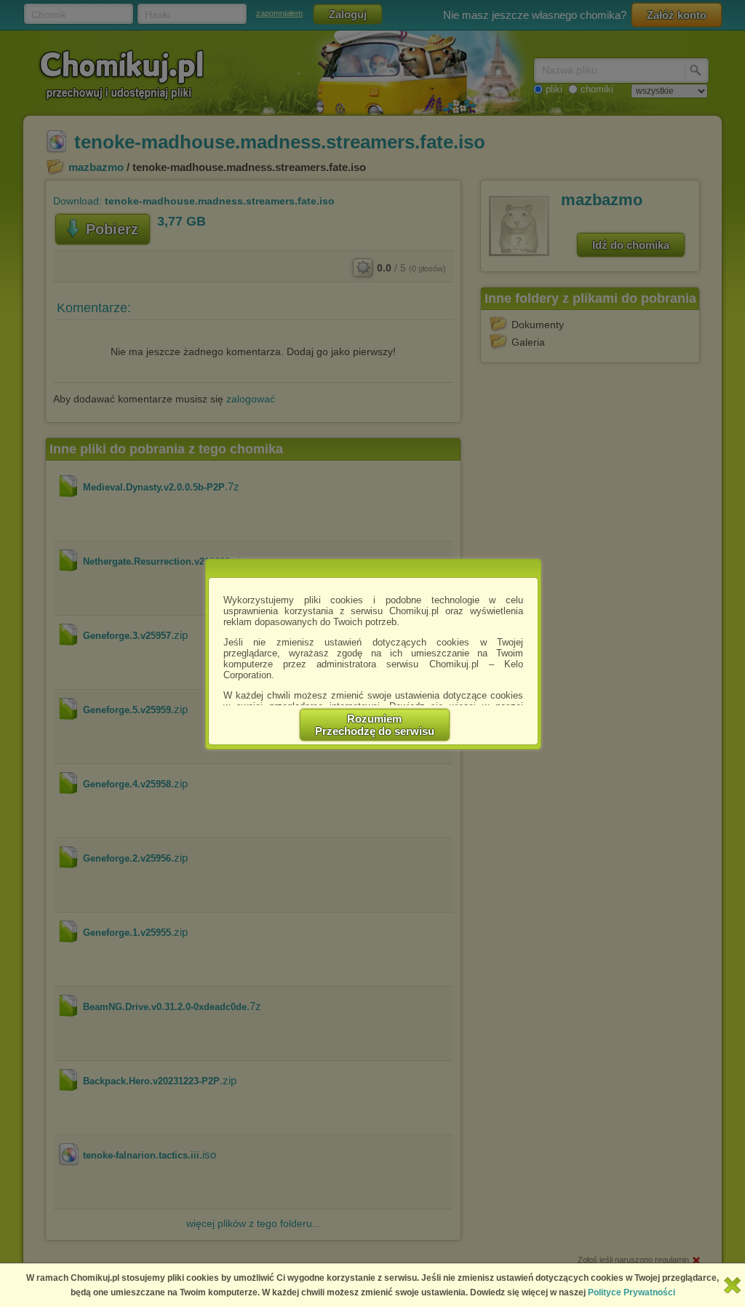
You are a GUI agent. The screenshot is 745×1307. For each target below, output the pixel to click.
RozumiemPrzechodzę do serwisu (374, 724)
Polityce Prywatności (631, 1292)
